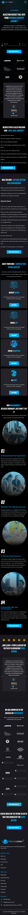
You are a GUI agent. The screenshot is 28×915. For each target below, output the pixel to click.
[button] (2, 102)
